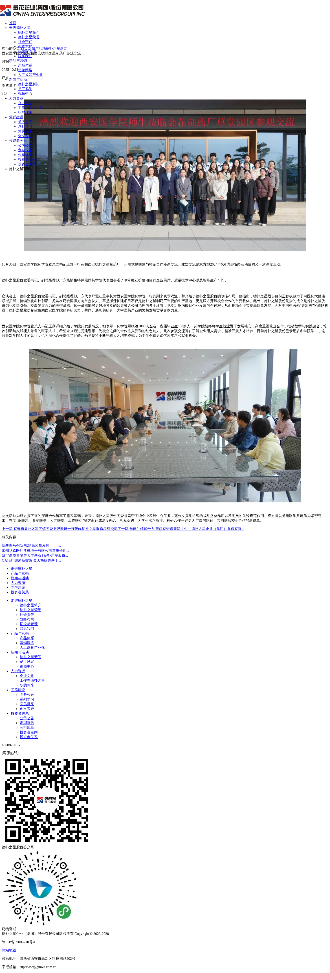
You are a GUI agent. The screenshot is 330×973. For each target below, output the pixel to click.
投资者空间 (27, 159)
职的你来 (25, 112)
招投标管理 (27, 51)
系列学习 (25, 126)
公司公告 (25, 145)
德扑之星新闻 (29, 84)
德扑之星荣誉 (29, 37)
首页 (12, 23)
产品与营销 (18, 61)
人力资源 (16, 98)
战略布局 (25, 46)
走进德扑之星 (20, 28)
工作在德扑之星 (30, 108)
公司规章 (25, 155)
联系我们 (25, 56)
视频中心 (25, 93)
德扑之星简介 (29, 32)
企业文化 (25, 103)
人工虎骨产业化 (30, 75)
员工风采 (25, 89)
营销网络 (25, 70)
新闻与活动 (18, 79)
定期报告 (25, 150)
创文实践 (25, 136)
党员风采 (25, 131)
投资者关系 (18, 141)
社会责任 (25, 42)
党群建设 (16, 117)
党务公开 (25, 122)
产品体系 (25, 65)
